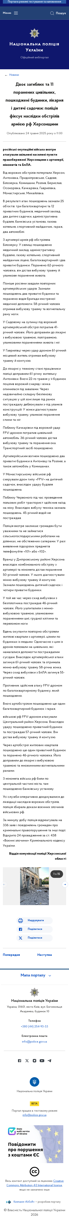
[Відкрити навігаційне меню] (16, 13)
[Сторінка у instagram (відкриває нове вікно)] (34, 1060)
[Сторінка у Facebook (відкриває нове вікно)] (19, 1060)
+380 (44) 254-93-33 (34, 1026)
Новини (14, 74)
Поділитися (35, 929)
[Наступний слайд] (65, 884)
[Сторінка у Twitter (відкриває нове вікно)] (27, 1060)
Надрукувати (36, 920)
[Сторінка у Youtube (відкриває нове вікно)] (42, 1060)
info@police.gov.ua (34, 1041)
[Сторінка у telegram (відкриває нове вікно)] (49, 1060)
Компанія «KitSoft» (24, 1202)
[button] (34, 975)
